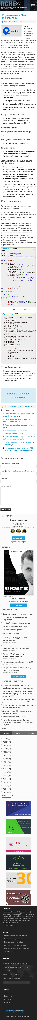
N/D (3, 699)
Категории (30, 733)
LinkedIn (7, 1002)
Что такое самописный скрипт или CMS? (17, 662)
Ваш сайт (3, 478)
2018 (6, 765)
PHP (5, 407)
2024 (6, 745)
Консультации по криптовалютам (16, 948)
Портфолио (11, 407)
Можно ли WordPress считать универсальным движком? (13, 655)
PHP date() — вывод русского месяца (16, 623)
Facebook (7, 999)
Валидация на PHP (22, 717)
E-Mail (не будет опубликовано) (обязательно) (17, 471)
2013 (6, 782)
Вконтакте (8, 996)
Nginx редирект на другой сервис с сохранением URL (15, 639)
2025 (6, 742)
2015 (6, 775)
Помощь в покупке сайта (13, 942)
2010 (6, 792)
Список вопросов (18, 677)
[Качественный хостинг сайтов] (18, 887)
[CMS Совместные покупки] (18, 851)
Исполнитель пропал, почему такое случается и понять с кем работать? (16, 647)
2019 (6, 762)
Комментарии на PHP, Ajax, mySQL (15, 626)
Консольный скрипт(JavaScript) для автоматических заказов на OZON (17, 693)
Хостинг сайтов (10, 951)
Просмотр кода (8, 248)
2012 (6, 786)
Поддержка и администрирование (17, 939)
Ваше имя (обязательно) (9, 463)
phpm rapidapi (28, 407)
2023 (6, 749)
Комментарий (5, 486)
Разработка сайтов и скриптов (15, 936)
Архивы (6, 733)
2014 (6, 779)
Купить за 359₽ (18, 605)
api (21, 407)
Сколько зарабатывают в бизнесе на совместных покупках (17, 722)
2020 (6, 759)
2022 (6, 752)
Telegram (7, 993)
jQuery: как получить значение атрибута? (17, 614)
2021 (6, 755)
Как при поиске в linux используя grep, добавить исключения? (16, 669)
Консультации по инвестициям (15, 945)
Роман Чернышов (15, 22)
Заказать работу (18, 538)
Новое (18, 733)
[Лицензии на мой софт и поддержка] (18, 905)
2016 (6, 772)
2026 (6, 739)
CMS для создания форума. (12, 630)
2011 (6, 789)
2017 (6, 769)
